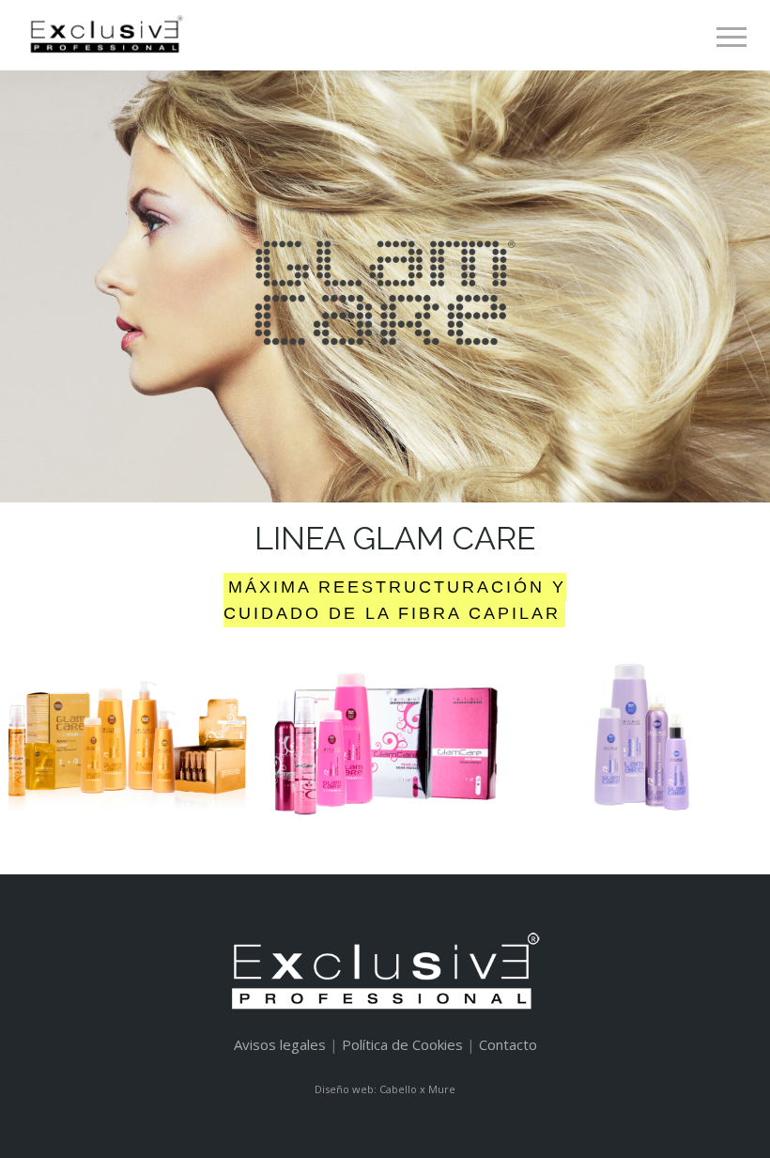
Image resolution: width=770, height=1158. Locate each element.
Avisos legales (280, 1044)
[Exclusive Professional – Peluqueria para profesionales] (104, 34)
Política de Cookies (402, 1044)
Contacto (508, 1044)
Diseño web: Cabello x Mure (385, 1089)
